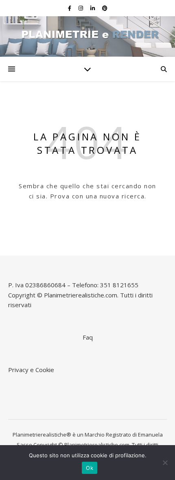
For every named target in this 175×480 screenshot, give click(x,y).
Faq (88, 337)
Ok (89, 468)
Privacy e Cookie (31, 370)
